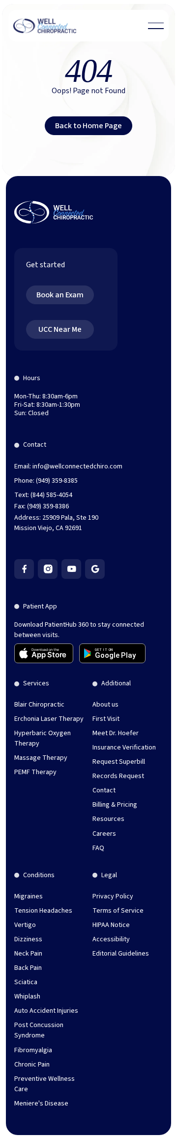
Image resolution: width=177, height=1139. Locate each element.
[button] (156, 25)
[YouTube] (71, 569)
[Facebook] (24, 569)
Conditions (39, 875)
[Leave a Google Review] (95, 569)
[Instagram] (48, 569)
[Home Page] (44, 25)
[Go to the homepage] (53, 212)
